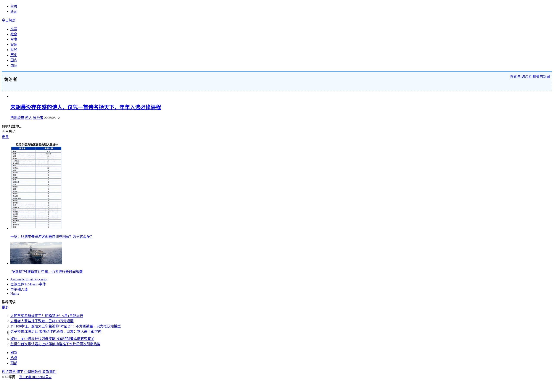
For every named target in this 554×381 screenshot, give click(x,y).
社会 (13, 34)
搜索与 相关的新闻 (530, 76)
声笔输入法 (19, 289)
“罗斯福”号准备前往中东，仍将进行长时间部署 (46, 272)
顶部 (13, 363)
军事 (13, 39)
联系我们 (49, 372)
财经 (13, 50)
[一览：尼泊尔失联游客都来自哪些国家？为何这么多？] (36, 228)
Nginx (14, 293)
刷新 (13, 353)
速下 (19, 372)
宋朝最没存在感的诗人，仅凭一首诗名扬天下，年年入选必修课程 (85, 107)
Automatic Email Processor (29, 279)
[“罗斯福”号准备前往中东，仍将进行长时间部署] (36, 263)
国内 (13, 60)
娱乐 (13, 44)
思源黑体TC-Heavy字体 (28, 284)
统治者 (38, 118)
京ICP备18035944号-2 (35, 377)
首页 (13, 6)
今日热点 (9, 20)
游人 (28, 118)
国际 (13, 65)
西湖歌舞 (17, 118)
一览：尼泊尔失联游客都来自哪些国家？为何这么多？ (51, 236)
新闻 (13, 11)
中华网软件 (33, 372)
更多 (5, 137)
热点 (13, 358)
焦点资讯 (9, 372)
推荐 (13, 29)
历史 (13, 55)
